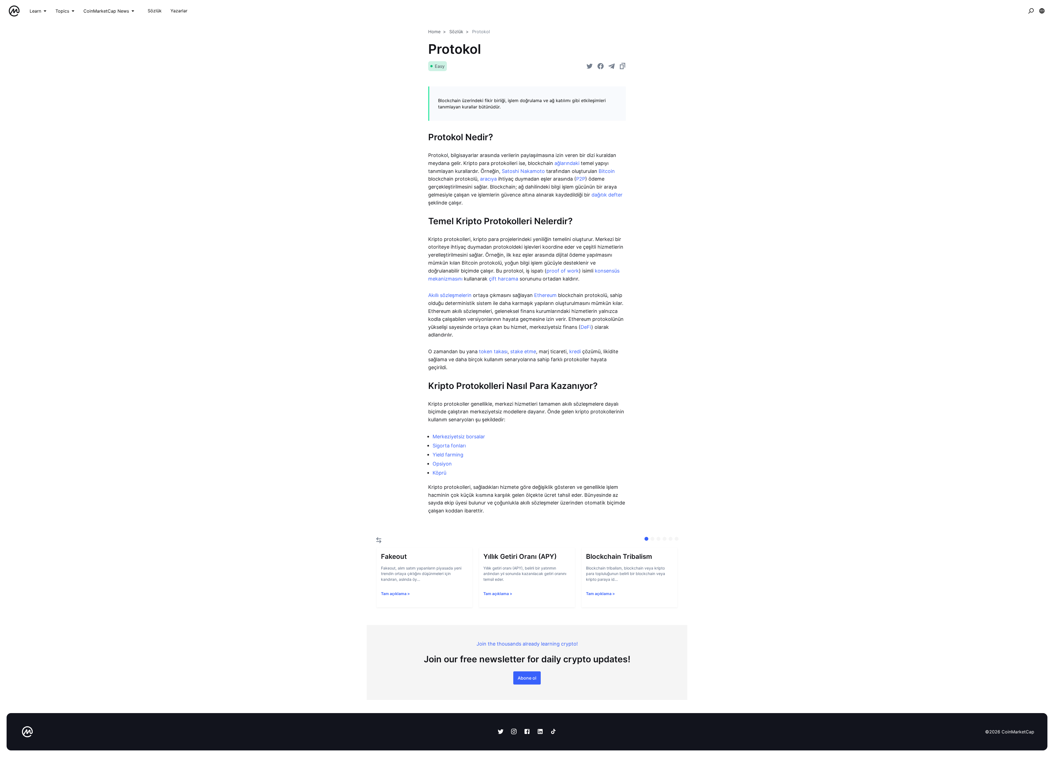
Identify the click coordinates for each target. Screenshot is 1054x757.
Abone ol (527, 678)
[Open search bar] (1030, 10)
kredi (575, 351)
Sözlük (456, 31)
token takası (493, 351)
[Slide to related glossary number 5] (677, 539)
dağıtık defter (607, 195)
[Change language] (1041, 10)
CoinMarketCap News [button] (106, 11)
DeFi (586, 327)
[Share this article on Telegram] (611, 66)
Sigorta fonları (449, 445)
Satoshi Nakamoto (523, 171)
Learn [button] (35, 11)
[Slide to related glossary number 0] (646, 539)
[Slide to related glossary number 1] (652, 539)
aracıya (488, 179)
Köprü (439, 473)
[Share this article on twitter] (589, 66)
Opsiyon (442, 464)
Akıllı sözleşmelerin (450, 295)
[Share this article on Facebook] (600, 66)
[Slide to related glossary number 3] (664, 539)
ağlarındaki (566, 163)
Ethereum (545, 295)
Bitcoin (607, 171)
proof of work (562, 271)
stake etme (523, 351)
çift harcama (503, 279)
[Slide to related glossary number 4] (670, 539)
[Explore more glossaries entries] (378, 540)
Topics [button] (62, 11)
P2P (580, 179)
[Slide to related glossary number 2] (658, 539)
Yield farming (448, 455)
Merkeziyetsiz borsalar (459, 436)
